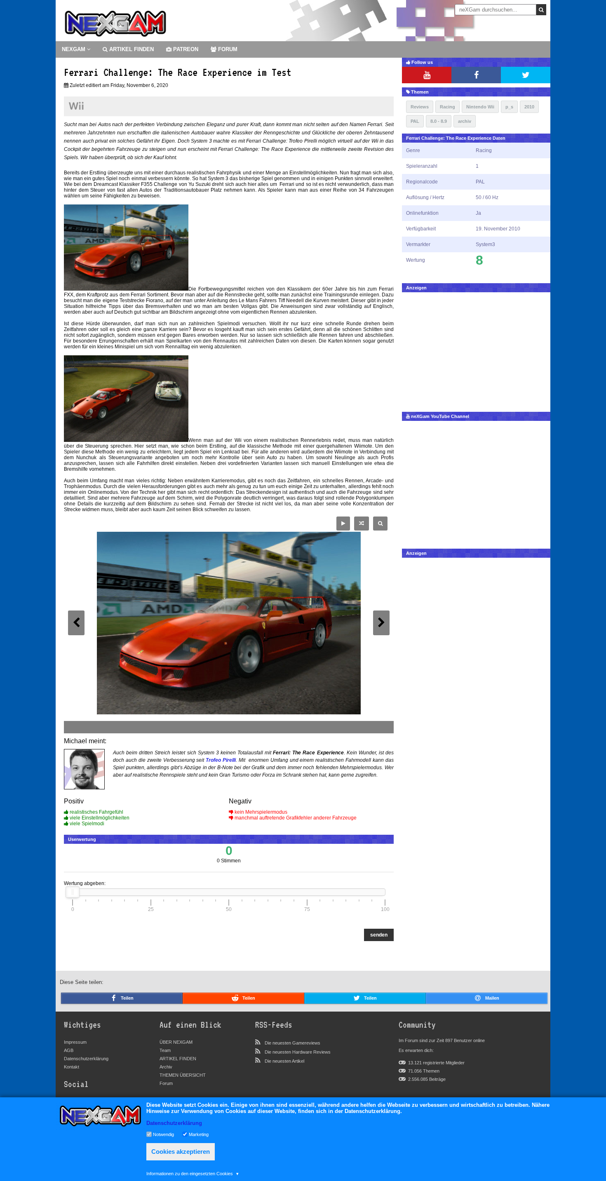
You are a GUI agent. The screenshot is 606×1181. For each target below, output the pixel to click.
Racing (447, 106)
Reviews (420, 106)
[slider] (73, 892)
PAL (415, 121)
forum (226, 49)
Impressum (75, 1042)
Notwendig (163, 1134)
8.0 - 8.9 (438, 121)
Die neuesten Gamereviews (292, 1042)
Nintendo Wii (480, 106)
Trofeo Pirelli (221, 760)
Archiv (166, 1066)
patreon (184, 49)
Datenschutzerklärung (86, 1058)
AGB (68, 1050)
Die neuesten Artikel (284, 1061)
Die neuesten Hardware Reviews (298, 1052)
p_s (509, 106)
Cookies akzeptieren (180, 1151)
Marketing (199, 1134)
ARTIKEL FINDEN (131, 49)
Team (165, 1050)
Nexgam (74, 49)
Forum (166, 1083)
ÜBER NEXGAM (176, 1042)
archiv (464, 121)
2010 (529, 106)
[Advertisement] (476, 350)
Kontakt (71, 1066)
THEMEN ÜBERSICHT (183, 1075)
